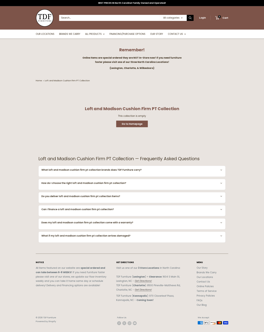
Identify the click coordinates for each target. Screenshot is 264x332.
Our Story (202, 267)
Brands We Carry (207, 272)
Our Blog (202, 305)
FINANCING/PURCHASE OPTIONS (127, 34)
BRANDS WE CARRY (69, 34)
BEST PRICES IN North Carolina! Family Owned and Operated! (132, 3)
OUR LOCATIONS (45, 34)
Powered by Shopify (46, 321)
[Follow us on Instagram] (129, 323)
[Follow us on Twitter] (124, 323)
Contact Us (203, 281)
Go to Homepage (132, 124)
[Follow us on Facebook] (119, 323)
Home (39, 80)
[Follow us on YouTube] (135, 323)
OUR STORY (156, 34)
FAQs (199, 300)
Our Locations (205, 277)
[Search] (190, 18)
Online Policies (205, 286)
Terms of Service (207, 291)
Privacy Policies (206, 295)
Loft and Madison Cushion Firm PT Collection (67, 80)
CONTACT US (175, 34)
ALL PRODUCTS (93, 34)
